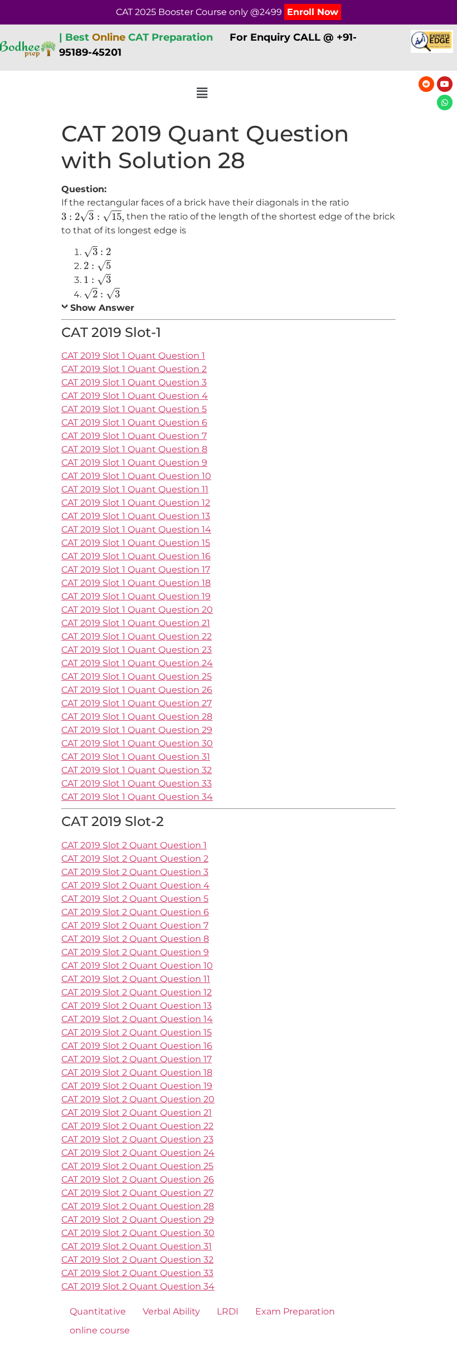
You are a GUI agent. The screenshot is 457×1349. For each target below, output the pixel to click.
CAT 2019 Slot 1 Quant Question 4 (134, 395)
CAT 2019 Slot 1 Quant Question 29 (136, 730)
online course (100, 1330)
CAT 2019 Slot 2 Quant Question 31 (136, 1246)
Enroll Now (312, 12)
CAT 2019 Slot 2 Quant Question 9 (135, 952)
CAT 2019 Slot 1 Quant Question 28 (136, 716)
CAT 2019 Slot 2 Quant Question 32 (137, 1259)
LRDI (228, 1311)
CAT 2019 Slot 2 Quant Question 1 (134, 845)
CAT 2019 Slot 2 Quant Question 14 (137, 1019)
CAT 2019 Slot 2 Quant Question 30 (138, 1233)
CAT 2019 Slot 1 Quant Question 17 (135, 569)
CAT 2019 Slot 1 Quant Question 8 (134, 449)
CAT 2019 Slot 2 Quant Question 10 (137, 965)
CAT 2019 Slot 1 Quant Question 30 (137, 743)
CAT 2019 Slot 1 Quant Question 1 (133, 355)
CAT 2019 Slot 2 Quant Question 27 (137, 1192)
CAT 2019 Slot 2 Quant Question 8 (135, 938)
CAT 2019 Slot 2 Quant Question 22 (137, 1126)
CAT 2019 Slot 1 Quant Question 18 (136, 583)
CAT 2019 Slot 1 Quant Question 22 (136, 636)
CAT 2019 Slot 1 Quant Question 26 (136, 690)
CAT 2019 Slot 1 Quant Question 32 (136, 770)
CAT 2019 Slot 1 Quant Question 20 (137, 609)
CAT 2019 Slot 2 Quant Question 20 (138, 1099)
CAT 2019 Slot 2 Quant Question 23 (137, 1139)
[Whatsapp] (445, 102)
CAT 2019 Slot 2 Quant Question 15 (136, 1032)
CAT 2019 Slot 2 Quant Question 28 (137, 1206)
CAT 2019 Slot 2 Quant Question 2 (134, 858)
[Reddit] (426, 84)
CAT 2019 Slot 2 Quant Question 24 (138, 1152)
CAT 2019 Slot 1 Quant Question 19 (136, 596)
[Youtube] (445, 84)
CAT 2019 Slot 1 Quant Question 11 (134, 489)
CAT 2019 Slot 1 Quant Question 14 (136, 529)
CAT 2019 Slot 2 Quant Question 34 (138, 1286)
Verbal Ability (171, 1311)
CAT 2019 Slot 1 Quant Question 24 (137, 663)
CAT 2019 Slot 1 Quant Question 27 (136, 703)
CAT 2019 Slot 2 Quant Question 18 (136, 1072)
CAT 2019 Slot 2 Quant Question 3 (134, 872)
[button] (202, 93)
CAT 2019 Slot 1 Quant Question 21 (135, 623)
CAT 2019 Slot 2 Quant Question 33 (137, 1273)
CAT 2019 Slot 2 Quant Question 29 (137, 1219)
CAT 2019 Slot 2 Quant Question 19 (136, 1086)
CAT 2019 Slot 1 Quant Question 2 (134, 369)
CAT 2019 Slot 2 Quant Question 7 (134, 925)
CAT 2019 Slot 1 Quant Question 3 (134, 382)
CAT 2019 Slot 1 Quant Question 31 (135, 756)
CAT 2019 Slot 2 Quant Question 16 (136, 1045)
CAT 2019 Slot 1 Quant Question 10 (136, 476)
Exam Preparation (295, 1311)
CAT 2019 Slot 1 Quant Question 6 (134, 422)
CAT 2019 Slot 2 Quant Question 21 (136, 1112)
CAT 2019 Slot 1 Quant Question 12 (135, 502)
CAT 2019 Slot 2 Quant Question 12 (136, 992)
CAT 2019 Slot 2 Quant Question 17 (136, 1059)
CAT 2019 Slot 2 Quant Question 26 (137, 1179)
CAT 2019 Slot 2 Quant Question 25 (137, 1166)
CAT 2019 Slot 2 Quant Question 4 (135, 885)
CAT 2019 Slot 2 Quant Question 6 (135, 912)
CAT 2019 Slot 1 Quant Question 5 (134, 409)
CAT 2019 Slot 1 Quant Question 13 (135, 516)
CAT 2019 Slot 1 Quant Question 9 (134, 462)
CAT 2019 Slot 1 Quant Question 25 (136, 676)
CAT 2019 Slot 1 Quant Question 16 (136, 556)
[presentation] (92, 215)
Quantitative (98, 1311)
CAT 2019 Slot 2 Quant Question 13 (136, 1005)
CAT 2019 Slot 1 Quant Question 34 (137, 796)
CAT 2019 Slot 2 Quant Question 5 (134, 898)
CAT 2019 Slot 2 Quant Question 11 (135, 979)
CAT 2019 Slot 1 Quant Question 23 (136, 649)
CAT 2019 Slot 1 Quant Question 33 (136, 783)
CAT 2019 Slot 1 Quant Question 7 (134, 436)
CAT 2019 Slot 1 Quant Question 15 (135, 542)
